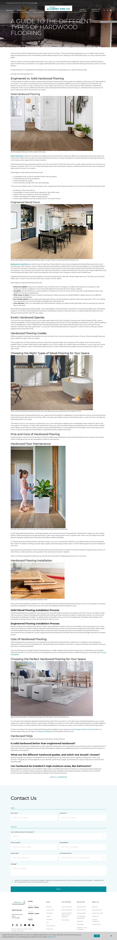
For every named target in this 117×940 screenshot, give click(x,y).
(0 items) (110, 10)
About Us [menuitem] (95, 907)
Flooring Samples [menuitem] (67, 910)
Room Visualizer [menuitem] (67, 907)
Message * (14, 864)
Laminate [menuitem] (49, 919)
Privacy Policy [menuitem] (96, 924)
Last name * (63, 813)
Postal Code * (15, 853)
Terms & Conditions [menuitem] (95, 920)
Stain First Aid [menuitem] (81, 910)
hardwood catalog (43, 731)
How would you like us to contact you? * (23, 832)
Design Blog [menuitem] (65, 920)
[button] (104, 10)
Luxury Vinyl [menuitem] (50, 910)
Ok (97, 936)
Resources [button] (21, 10)
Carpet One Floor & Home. (24, 929)
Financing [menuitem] (49, 929)
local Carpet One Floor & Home (83, 729)
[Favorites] (107, 10)
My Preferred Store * (66, 853)
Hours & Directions (83, 10)
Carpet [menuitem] (48, 916)
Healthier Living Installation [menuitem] (82, 928)
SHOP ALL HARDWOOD (58, 777)
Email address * (64, 842)
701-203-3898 (33, 3)
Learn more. (51, 937)
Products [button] (10, 10)
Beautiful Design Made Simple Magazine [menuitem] (67, 915)
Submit (58, 889)
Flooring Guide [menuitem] (81, 913)
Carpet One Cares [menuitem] (97, 913)
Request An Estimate (96, 10)
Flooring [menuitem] (48, 907)
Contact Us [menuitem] (95, 916)
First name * (14, 813)
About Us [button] (32, 10)
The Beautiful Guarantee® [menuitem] (81, 917)
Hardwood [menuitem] (49, 913)
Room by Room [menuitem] (97, 910)
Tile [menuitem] (47, 922)
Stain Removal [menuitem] (81, 907)
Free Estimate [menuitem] (50, 926)
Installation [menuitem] (80, 924)
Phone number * (16, 842)
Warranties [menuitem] (80, 921)
